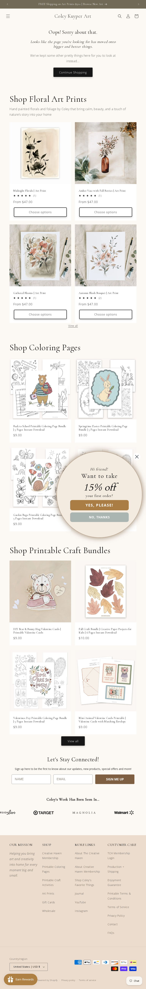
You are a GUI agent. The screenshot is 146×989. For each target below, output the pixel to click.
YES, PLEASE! (99, 505)
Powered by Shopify (47, 980)
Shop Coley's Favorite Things (84, 882)
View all (73, 326)
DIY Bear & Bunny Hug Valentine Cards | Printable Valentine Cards (37, 631)
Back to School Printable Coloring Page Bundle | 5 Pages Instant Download (39, 428)
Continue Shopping (73, 72)
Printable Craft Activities (51, 882)
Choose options (40, 212)
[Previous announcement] (7, 4)
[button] (8, 16)
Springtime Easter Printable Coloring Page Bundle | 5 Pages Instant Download (103, 428)
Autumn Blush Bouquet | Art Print (99, 293)
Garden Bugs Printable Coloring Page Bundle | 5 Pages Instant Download (39, 516)
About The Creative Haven (87, 855)
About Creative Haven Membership (87, 869)
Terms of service (87, 980)
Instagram (81, 911)
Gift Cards (48, 902)
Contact (113, 924)
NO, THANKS (99, 517)
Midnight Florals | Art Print (29, 190)
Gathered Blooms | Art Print (29, 293)
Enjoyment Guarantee (114, 882)
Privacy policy (68, 980)
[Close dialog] (137, 457)
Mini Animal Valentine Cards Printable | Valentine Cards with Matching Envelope (102, 719)
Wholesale (48, 911)
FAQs (111, 933)
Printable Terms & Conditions (119, 896)
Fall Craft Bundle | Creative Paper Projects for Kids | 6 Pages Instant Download (105, 631)
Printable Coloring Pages (53, 869)
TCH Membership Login (119, 855)
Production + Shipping (116, 869)
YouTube (80, 902)
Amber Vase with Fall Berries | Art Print (102, 190)
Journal (79, 893)
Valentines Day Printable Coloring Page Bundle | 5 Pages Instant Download (40, 719)
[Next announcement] (138, 4)
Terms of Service (118, 907)
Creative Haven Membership (52, 855)
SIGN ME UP (115, 779)
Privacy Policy (116, 915)
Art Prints (48, 893)
